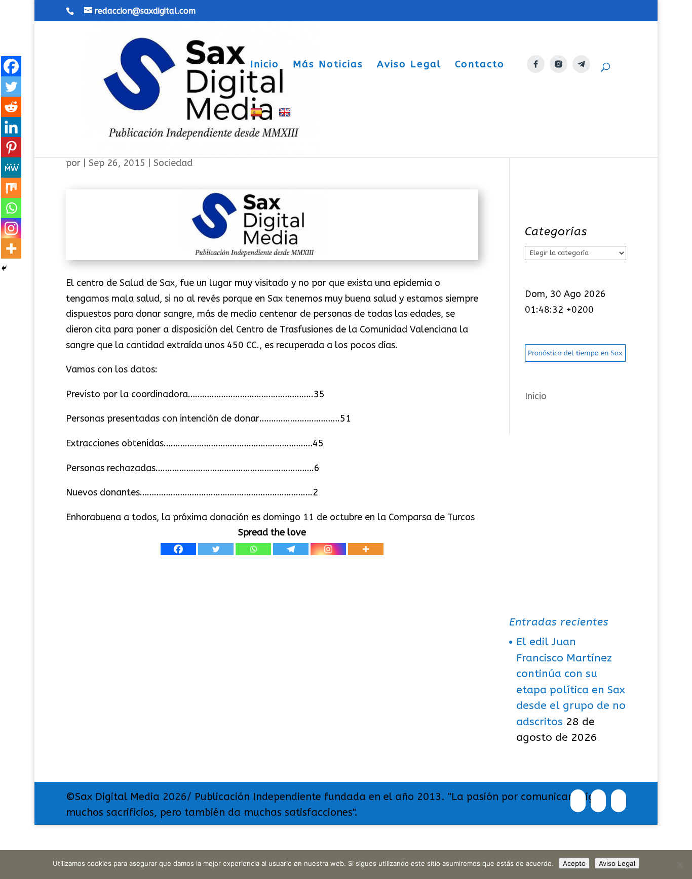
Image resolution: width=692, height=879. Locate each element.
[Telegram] (291, 549)
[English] (286, 132)
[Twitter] (216, 549)
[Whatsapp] (253, 549)
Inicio (264, 65)
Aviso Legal (409, 65)
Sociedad (173, 163)
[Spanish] (257, 132)
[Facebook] (178, 549)
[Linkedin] (11, 127)
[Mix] (11, 188)
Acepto (574, 863)
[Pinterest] (11, 147)
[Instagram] (328, 549)
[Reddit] (11, 107)
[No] (679, 865)
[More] (365, 549)
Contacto (480, 65)
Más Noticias (328, 65)
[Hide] (4, 268)
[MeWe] (11, 167)
